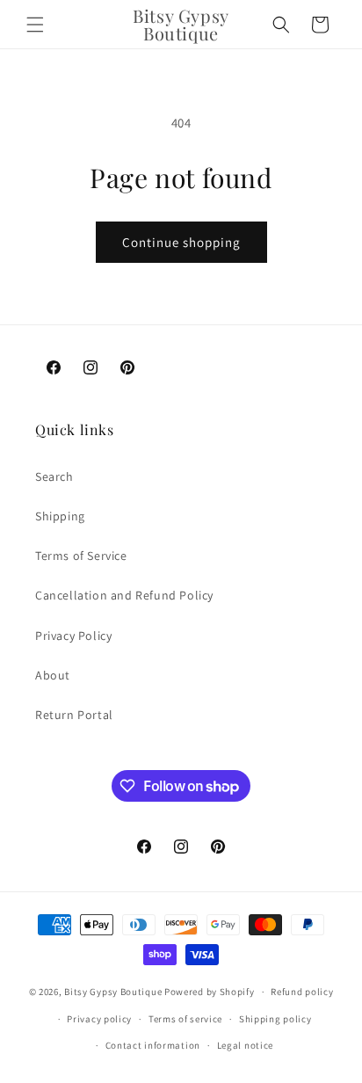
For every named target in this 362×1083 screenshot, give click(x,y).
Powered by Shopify (209, 991)
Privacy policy (99, 1019)
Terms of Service (81, 555)
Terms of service (185, 1019)
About (52, 675)
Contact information (152, 1045)
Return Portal (74, 715)
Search (54, 476)
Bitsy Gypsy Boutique (113, 991)
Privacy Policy (73, 635)
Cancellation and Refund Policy (124, 595)
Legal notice (245, 1045)
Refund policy (302, 991)
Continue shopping (181, 242)
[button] (35, 24)
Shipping (60, 516)
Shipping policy (275, 1019)
